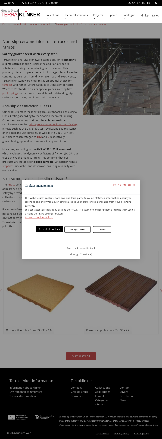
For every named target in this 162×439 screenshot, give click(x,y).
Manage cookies (77, 229)
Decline (102, 229)
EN (124, 185)
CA (119, 185)
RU (129, 185)
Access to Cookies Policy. (39, 217)
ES (114, 185)
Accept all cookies (49, 229)
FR (134, 185)
